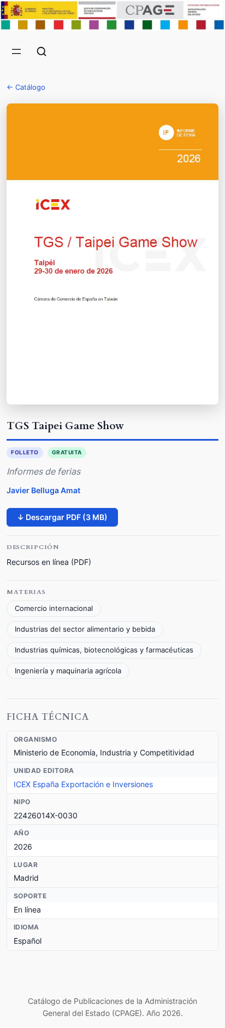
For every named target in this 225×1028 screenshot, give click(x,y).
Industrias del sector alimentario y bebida (85, 629)
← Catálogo (26, 87)
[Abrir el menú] (16, 51)
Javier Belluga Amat (43, 490)
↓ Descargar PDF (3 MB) (62, 517)
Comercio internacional (54, 608)
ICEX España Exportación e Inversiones (83, 784)
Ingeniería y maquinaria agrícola (68, 671)
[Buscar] (41, 51)
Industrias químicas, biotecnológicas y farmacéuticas (104, 650)
